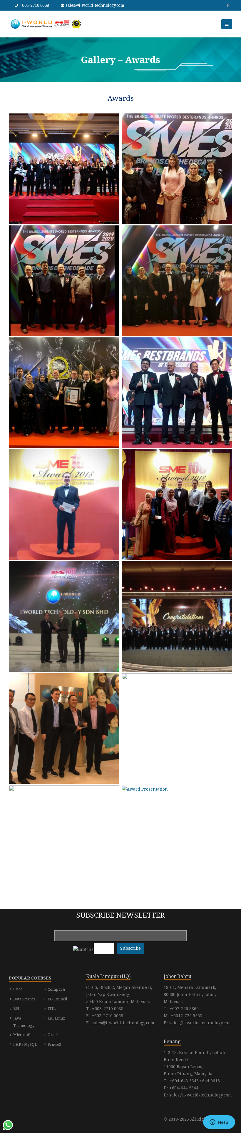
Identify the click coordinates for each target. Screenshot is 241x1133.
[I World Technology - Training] (45, 24)
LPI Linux (56, 1018)
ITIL (52, 1008)
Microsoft (22, 1034)
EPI (16, 1008)
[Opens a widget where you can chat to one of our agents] (219, 1122)
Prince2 (54, 1044)
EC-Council (57, 999)
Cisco (18, 989)
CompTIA (56, 989)
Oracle (53, 1034)
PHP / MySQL (25, 1044)
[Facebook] (228, 5)
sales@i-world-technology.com (95, 5)
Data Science (24, 999)
